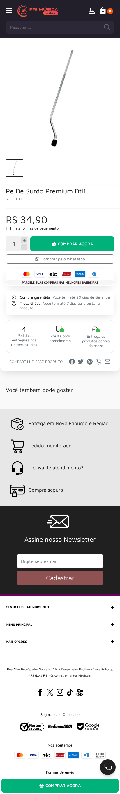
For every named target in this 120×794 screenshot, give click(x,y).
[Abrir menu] (9, 10)
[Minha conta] (92, 10)
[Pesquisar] (107, 27)
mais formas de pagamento (35, 228)
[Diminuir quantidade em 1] (24, 247)
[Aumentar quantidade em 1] (24, 240)
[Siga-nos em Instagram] (60, 692)
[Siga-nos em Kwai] (79, 693)
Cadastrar (60, 578)
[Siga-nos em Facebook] (40, 692)
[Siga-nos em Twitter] (50, 692)
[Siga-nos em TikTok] (69, 692)
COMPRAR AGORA (75, 243)
